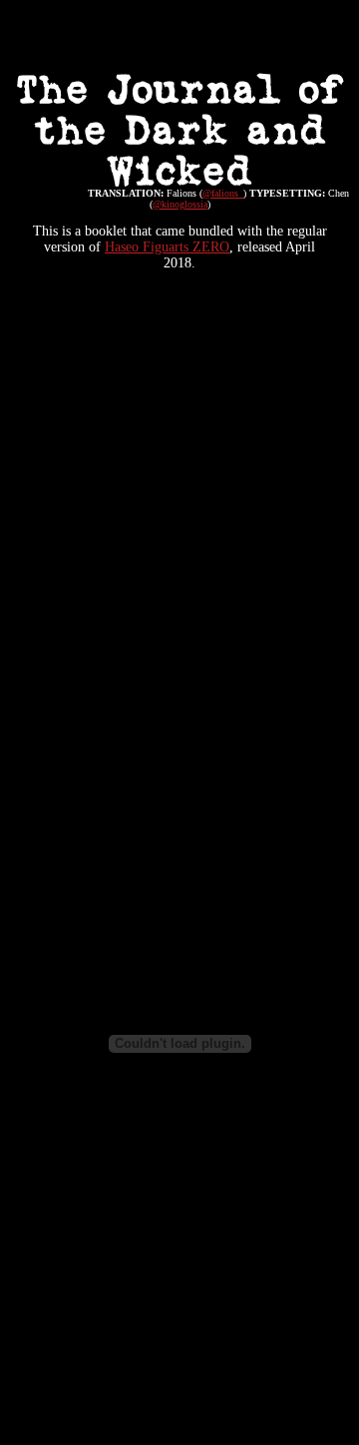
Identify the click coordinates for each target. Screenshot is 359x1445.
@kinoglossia (180, 204)
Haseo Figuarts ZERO (167, 247)
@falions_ (222, 193)
